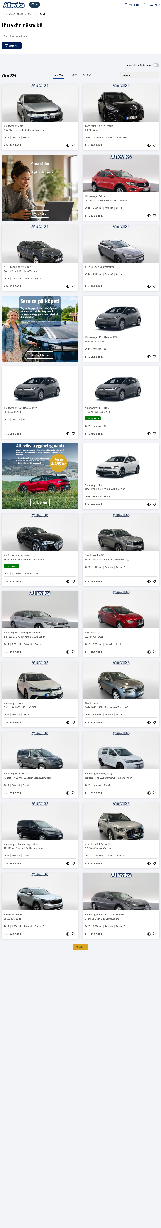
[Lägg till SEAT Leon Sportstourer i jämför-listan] (68, 286)
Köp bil (31, 14)
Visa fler (80, 947)
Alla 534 (58, 75)
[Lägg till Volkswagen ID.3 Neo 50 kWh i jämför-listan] (68, 434)
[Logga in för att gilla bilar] (73, 145)
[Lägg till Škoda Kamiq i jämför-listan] (149, 722)
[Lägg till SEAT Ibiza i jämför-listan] (149, 652)
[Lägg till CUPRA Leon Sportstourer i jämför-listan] (149, 286)
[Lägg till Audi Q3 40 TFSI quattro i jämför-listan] (149, 863)
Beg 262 (87, 75)
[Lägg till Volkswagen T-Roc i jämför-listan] (149, 216)
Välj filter (13, 45)
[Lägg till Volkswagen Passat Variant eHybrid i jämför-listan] (149, 934)
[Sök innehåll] (144, 5)
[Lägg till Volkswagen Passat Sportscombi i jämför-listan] (68, 652)
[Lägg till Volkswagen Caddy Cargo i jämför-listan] (149, 793)
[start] (3, 14)
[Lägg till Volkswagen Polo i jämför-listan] (149, 504)
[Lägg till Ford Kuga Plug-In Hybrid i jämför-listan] (149, 145)
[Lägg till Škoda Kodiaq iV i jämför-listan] (149, 581)
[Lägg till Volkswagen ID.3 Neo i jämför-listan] (149, 434)
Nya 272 (73, 75)
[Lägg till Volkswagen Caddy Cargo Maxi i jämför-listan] (68, 863)
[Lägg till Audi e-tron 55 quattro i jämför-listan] (68, 581)
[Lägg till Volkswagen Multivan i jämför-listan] (68, 793)
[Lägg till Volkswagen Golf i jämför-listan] (68, 145)
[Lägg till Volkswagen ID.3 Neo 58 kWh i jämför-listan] (149, 357)
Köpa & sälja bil (16, 14)
